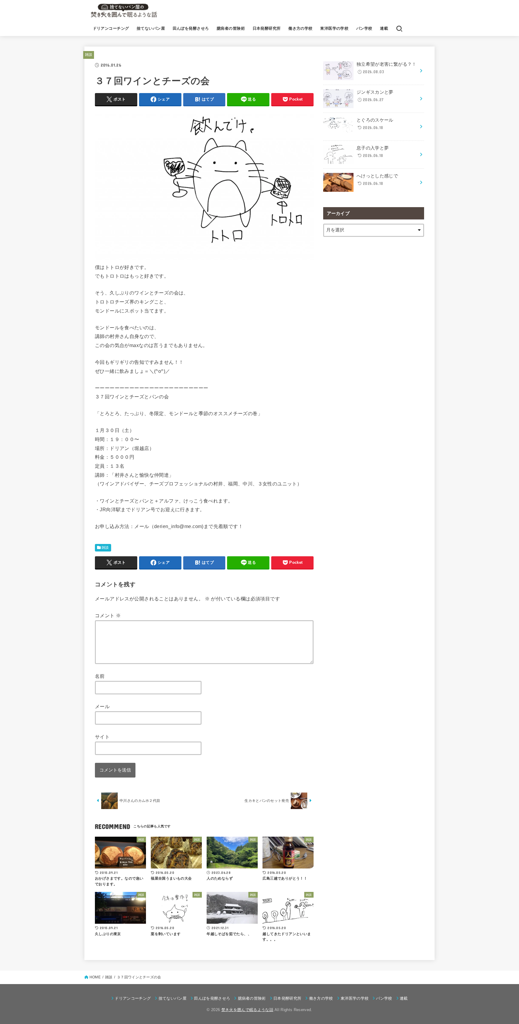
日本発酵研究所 (267, 28)
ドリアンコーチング (111, 28)
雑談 (89, 55)
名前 (100, 676)
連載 (384, 28)
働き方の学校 (300, 28)
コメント (108, 615)
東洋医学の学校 (334, 28)
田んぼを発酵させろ (191, 28)
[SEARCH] (399, 28)
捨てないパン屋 (151, 28)
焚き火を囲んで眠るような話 (247, 1009)
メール (102, 706)
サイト (102, 736)
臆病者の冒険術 (231, 28)
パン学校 (364, 28)
